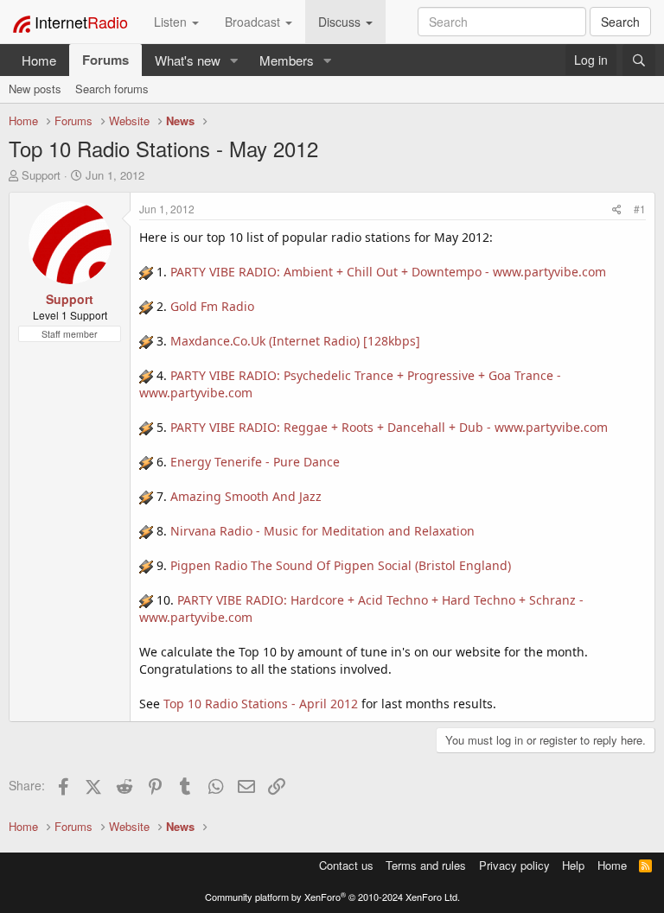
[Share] (617, 209)
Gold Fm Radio (212, 306)
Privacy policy (514, 865)
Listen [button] (172, 21)
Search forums (112, 88)
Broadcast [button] (254, 21)
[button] (234, 60)
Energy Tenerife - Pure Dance (255, 461)
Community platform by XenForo (332, 896)
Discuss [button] (341, 21)
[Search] (638, 60)
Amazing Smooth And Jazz (246, 496)
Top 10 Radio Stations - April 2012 (260, 703)
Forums (105, 59)
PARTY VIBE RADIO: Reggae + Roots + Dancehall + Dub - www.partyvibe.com (389, 427)
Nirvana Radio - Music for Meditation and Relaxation (322, 531)
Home (39, 60)
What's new (187, 60)
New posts (35, 88)
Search (620, 21)
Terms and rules (426, 865)
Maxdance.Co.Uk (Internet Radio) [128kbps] (295, 341)
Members (286, 60)
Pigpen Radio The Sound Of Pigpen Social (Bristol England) (340, 565)
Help (573, 865)
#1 (640, 208)
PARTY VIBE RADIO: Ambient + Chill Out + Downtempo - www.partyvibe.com (388, 271)
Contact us (346, 865)
